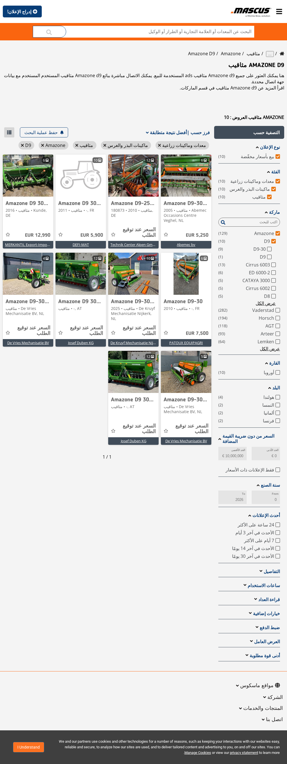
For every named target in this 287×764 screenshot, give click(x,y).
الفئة (275, 171)
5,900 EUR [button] (91, 235)
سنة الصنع (270, 485)
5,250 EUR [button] (197, 235)
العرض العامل (267, 641)
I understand (28, 747)
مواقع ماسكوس (257, 685)
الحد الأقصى (238, 450)
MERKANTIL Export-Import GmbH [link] (33, 244)
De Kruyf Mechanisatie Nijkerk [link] (135, 342)
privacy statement (244, 753)
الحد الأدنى (273, 450)
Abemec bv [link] (186, 244)
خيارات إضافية (266, 613)
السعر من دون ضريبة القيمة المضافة (248, 439)
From (275, 493)
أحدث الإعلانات (266, 515)
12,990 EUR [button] (37, 235)
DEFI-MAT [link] (81, 244)
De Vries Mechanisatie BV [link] (28, 342)
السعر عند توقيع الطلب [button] (139, 232)
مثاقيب (253, 53)
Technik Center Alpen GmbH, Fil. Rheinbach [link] (146, 244)
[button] (249, 132)
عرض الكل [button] (266, 303)
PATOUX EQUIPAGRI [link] (186, 342)
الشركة (275, 697)
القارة (274, 363)
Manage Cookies (197, 753)
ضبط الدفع (270, 627)
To (243, 493)
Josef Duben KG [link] (81, 342)
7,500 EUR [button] (197, 333)
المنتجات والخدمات (263, 708)
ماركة (274, 212)
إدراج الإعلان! (19, 11)
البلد (276, 387)
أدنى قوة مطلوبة (265, 655)
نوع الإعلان (270, 147)
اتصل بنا (274, 719)
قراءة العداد (269, 599)
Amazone (231, 53)
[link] (186, 176)
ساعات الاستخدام (264, 585)
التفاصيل (272, 571)
